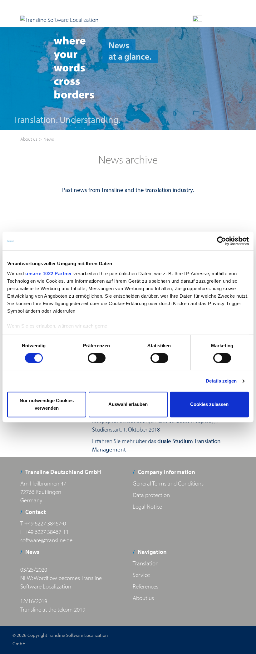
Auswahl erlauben (128, 404)
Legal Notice (147, 506)
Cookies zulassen (209, 404)
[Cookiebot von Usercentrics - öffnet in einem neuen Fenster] (221, 241)
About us (28, 139)
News (48, 139)
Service (141, 574)
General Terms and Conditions (168, 483)
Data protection (151, 495)
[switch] (97, 358)
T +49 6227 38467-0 (43, 523)
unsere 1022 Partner (48, 273)
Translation (146, 563)
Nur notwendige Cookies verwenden (47, 404)
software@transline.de (46, 540)
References (145, 586)
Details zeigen (221, 380)
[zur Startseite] (59, 19)
